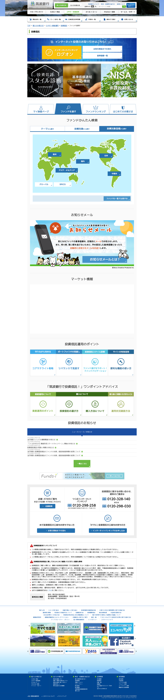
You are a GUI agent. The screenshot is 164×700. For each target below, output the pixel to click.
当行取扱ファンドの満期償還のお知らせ (41, 439)
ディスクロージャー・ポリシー (60, 620)
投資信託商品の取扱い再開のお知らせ (40, 447)
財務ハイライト (79, 682)
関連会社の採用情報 (124, 687)
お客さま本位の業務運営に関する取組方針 (112, 610)
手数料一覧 (91, 20)
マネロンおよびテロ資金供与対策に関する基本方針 (115, 617)
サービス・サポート (128, 12)
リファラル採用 (123, 682)
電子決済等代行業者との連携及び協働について (106, 615)
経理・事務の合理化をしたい (60, 680)
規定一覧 (94, 617)
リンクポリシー (92, 620)
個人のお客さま (61, 5)
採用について (121, 4)
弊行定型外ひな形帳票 (58, 685)
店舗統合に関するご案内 (80, 617)
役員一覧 (99, 682)
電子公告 (42, 610)
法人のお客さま (75, 5)
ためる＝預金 (55, 12)
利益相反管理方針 (116, 612)
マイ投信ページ (41, 111)
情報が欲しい (56, 684)
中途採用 (121, 680)
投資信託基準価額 (73, 20)
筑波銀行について (93, 4)
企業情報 (100, 677)
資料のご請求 (110, 20)
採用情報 (122, 677)
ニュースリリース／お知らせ (82, 432)
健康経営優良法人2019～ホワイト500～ (57, 617)
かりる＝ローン (91, 12)
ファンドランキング (96, 111)
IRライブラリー (79, 684)
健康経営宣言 (37, 617)
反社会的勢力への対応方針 (52, 615)
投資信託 (64, 26)
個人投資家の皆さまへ (80, 679)
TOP (28, 26)
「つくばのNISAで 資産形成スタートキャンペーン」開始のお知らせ (51, 443)
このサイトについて (107, 620)
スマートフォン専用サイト (130, 5)
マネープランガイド (36, 12)
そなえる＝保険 (109, 12)
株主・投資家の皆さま (108, 4)
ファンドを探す (68, 111)
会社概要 (99, 679)
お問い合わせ (128, 20)
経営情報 (77, 680)
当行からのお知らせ (102, 688)
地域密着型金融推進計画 (88, 610)
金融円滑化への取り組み (70, 610)
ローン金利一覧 (55, 20)
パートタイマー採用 (124, 685)
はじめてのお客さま (123, 111)
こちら (49, 590)
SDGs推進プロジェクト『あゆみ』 (104, 686)
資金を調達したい (57, 679)
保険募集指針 (91, 612)
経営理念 (99, 680)
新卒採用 (121, 679)
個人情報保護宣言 (79, 620)
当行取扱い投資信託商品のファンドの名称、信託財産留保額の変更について (53, 451)
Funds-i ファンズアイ (82, 475)
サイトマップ (62, 696)
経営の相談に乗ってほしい (60, 682)
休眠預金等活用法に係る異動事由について (76, 615)
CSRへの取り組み (53, 610)
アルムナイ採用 (123, 684)
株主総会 (77, 685)
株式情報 (77, 687)
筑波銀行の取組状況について (63, 612)
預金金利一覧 (36, 20)
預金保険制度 (103, 612)
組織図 (98, 684)
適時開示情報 (47, 612)
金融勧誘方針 (80, 612)
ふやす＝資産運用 (73, 12)
